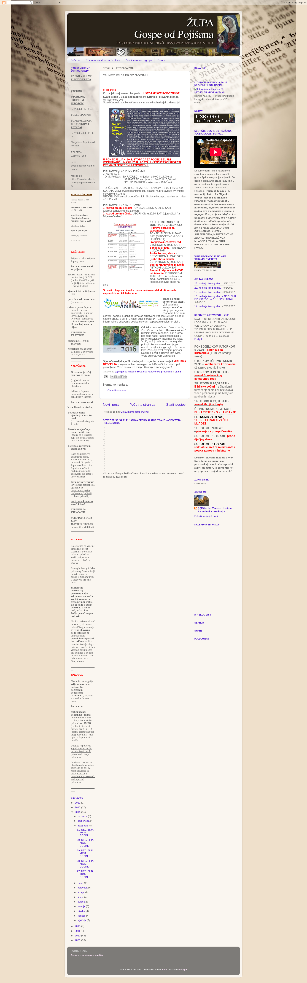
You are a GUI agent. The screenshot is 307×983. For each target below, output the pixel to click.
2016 (78, 812)
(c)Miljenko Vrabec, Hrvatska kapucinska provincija (215, 510)
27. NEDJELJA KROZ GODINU (85, 874)
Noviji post (111, 404)
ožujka (82, 911)
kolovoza (83, 887)
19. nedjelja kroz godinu (207, 292)
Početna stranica (142, 404)
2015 (78, 926)
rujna (81, 883)
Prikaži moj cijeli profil (206, 516)
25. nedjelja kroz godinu (207, 283)
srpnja (81, 892)
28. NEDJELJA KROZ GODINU (85, 864)
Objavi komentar (116, 390)
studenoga (84, 821)
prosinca (83, 816)
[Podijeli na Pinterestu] (125, 376)
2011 (78, 931)
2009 (78, 940)
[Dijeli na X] (119, 376)
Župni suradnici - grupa (138, 60)
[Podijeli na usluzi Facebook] (122, 376)
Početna (75, 60)
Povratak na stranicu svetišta (87, 955)
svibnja (82, 901)
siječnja (82, 920)
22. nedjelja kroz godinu (207, 287)
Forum (161, 60)
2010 (78, 935)
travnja (82, 906)
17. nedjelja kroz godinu (207, 306)
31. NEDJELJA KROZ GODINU (85, 832)
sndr (164, 969)
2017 (78, 807)
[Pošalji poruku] (105, 376)
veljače (82, 915)
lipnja (81, 897)
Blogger (182, 969)
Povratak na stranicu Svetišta (103, 60)
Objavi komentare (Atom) (134, 411)
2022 (78, 802)
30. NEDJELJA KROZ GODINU (85, 843)
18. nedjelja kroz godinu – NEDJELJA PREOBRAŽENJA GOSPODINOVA (215, 297)
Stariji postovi (176, 404)
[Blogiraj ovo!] (115, 376)
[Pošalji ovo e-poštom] (112, 376)
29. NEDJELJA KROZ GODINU (85, 853)
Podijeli (198, 339)
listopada (83, 825)
